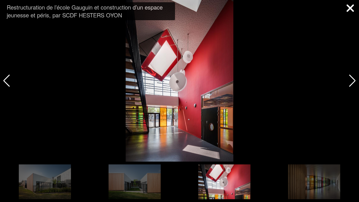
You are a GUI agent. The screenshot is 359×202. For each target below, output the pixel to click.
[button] (352, 81)
